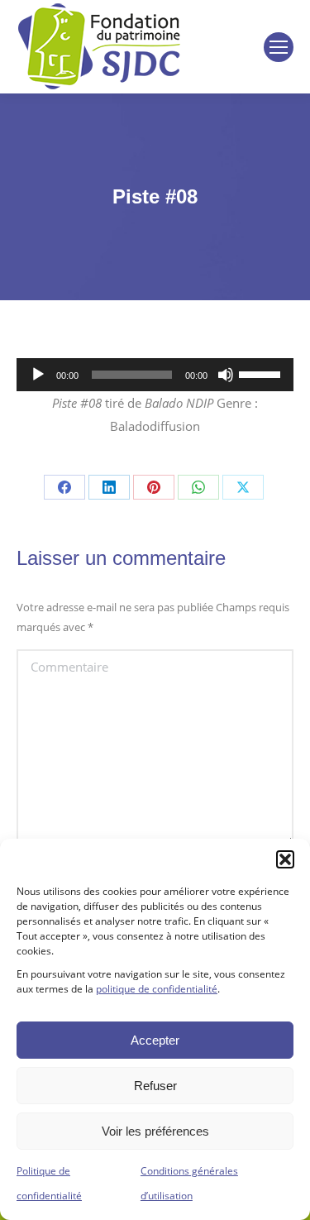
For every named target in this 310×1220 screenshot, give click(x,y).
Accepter (155, 1040)
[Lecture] (38, 374)
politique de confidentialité (156, 989)
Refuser (155, 1086)
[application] (155, 374)
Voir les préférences (155, 1131)
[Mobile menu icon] (278, 47)
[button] (285, 859)
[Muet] (225, 374)
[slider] (262, 373)
